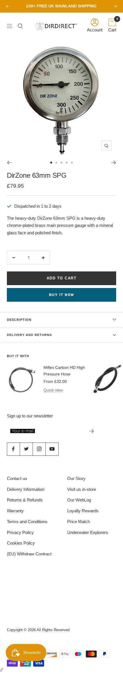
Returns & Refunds (25, 499)
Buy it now (61, 295)
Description (19, 319)
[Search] (22, 26)
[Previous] (9, 163)
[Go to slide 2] (56, 162)
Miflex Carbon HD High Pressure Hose (64, 370)
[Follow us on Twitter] (26, 449)
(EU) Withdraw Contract (29, 553)
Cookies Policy (21, 543)
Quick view (53, 390)
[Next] (113, 163)
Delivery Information (25, 489)
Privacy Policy (20, 532)
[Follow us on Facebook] (13, 449)
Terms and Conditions (27, 521)
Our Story (76, 478)
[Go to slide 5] (72, 162)
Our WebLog (79, 499)
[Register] (91, 431)
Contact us (17, 478)
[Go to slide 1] (51, 162)
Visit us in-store (81, 489)
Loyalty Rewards (83, 510)
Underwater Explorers (87, 532)
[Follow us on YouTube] (51, 449)
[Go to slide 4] (67, 162)
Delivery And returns (29, 335)
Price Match (78, 521)
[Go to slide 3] (61, 162)
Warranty (15, 510)
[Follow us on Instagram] (39, 449)
